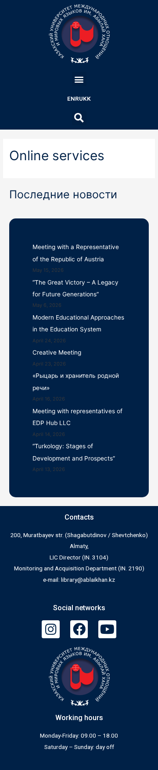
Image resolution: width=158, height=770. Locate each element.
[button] (79, 79)
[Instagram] (51, 629)
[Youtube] (107, 629)
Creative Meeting (56, 352)
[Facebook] (79, 629)
